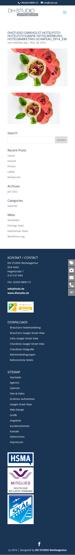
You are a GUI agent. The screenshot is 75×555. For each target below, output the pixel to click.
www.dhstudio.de (18, 293)
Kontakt (14, 431)
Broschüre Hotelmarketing (25, 327)
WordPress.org (16, 236)
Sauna (11, 155)
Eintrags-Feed (16, 225)
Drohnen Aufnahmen (22, 399)
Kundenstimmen (19, 426)
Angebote (15, 420)
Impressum (16, 442)
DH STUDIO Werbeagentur (51, 550)
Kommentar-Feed (18, 231)
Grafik (13, 415)
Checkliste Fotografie (22, 349)
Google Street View (21, 404)
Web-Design (17, 409)
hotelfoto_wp (19, 42)
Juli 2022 (12, 191)
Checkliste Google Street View (27, 343)
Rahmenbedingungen (22, 354)
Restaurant (14, 177)
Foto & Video (17, 393)
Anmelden (14, 220)
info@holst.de (16, 288)
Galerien (12, 206)
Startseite (15, 377)
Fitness (12, 166)
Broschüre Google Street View (27, 333)
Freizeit (12, 161)
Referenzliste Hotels (21, 360)
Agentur (14, 382)
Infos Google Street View (24, 338)
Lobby (11, 171)
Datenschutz (17, 436)
